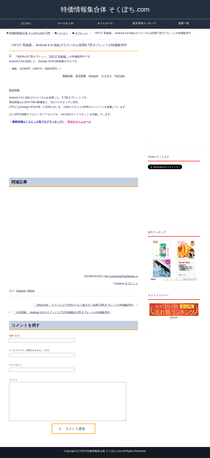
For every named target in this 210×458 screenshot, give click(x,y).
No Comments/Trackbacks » (121, 276)
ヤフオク (106, 76)
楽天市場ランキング (144, 23)
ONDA (30, 290)
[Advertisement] (44, 150)
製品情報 (14, 90)
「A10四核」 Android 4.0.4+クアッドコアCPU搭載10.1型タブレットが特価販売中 (62, 312)
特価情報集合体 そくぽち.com (105, 9)
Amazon (93, 76)
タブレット (131, 283)
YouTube (119, 76)
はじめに (26, 23)
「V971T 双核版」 (58, 56)
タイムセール (105, 23)
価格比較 (67, 76)
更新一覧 (183, 23)
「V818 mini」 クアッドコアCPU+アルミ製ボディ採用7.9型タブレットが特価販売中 (83, 305)
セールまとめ (66, 23)
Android (20, 290)
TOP (29, 33)
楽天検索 (80, 76)
